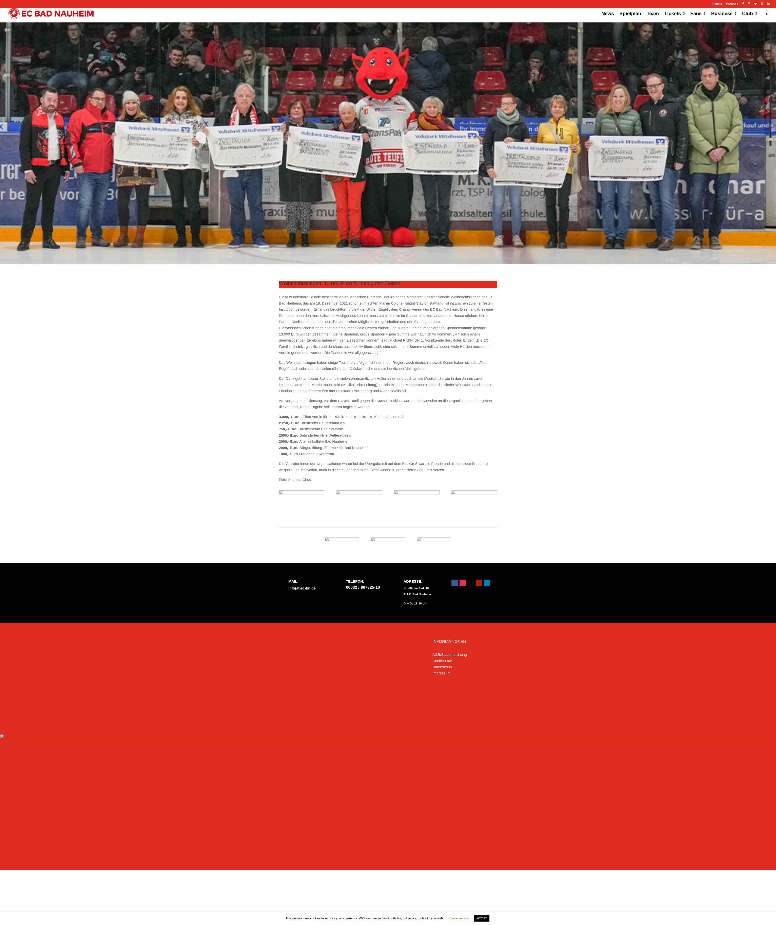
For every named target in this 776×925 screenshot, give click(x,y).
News (607, 14)
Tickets (717, 3)
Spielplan (630, 14)
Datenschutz (442, 667)
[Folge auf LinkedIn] (487, 583)
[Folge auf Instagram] (463, 583)
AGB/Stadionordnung (449, 655)
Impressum (441, 673)
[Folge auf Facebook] (454, 583)
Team (653, 14)
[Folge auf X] (471, 583)
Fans (696, 14)
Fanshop (732, 3)
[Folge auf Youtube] (479, 583)
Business (722, 14)
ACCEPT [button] (481, 918)
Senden (407, 713)
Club (747, 14)
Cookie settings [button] (458, 918)
